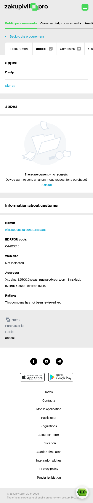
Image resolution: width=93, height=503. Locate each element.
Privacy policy (48, 469)
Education (49, 443)
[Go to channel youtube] (46, 360)
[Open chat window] (82, 492)
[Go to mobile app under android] (60, 377)
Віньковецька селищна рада (25, 230)
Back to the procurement (27, 36)
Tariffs (49, 392)
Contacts (48, 400)
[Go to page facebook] (33, 360)
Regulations (48, 426)
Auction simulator (49, 452)
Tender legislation (49, 477)
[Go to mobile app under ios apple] (32, 377)
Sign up (10, 86)
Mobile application (48, 409)
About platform (48, 435)
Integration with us (48, 460)
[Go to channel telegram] (59, 360)
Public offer (48, 418)
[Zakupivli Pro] (26, 7)
